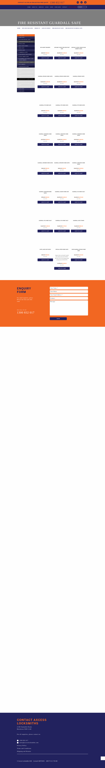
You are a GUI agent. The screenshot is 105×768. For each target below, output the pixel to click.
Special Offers (73, 7)
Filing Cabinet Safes (24, 56)
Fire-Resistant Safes (24, 66)
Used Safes (58, 7)
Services (41, 7)
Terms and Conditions (24, 748)
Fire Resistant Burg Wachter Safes (26, 69)
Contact (64, 7)
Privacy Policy (21, 745)
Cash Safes (21, 91)
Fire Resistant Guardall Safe (26, 79)
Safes (51, 7)
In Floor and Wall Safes (24, 39)
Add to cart (45, 58)
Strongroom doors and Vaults (26, 41)
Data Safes (21, 88)
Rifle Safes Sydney (23, 45)
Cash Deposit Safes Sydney (25, 54)
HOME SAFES (21, 37)
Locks (47, 7)
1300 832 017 (57, 2)
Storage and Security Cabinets (26, 62)
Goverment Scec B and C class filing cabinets (26, 59)
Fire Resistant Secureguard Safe (25, 84)
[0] (81, 2)
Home (29, 7)
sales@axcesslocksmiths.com (28, 742)
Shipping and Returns (24, 751)
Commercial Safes (23, 52)
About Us (34, 7)
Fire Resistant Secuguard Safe (26, 81)
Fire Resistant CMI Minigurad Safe (26, 76)
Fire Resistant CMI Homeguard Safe (26, 73)
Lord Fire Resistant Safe (25, 86)
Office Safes (22, 50)
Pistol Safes (22, 43)
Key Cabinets (22, 64)
